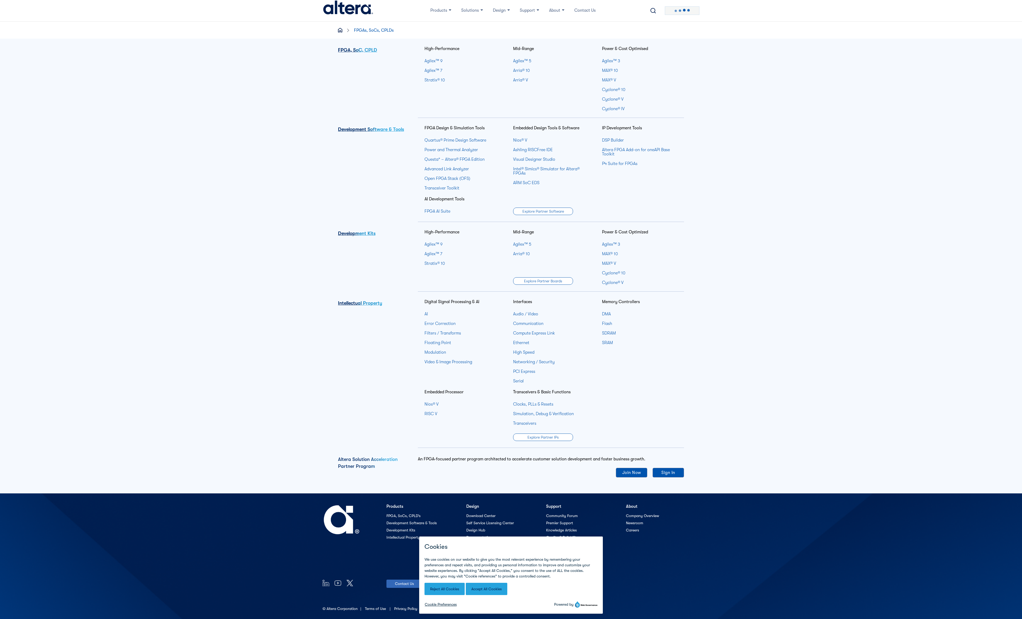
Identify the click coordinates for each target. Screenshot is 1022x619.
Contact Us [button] (585, 10)
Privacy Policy (406, 608)
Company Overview (642, 516)
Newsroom (634, 523)
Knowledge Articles (561, 530)
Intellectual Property (360, 303)
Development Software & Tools (371, 129)
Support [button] (527, 10)
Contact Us (404, 583)
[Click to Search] (653, 10)
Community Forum (562, 516)
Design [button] (499, 10)
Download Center (481, 516)
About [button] (554, 10)
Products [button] (438, 10)
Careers (632, 530)
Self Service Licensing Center (490, 523)
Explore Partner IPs (543, 437)
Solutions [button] (470, 10)
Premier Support (559, 523)
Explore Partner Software (543, 211)
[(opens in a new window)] (326, 583)
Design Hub (475, 530)
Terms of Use (376, 608)
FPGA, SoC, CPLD (357, 50)
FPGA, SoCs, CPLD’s (403, 516)
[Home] (348, 10)
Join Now (631, 472)
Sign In (668, 472)
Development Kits (357, 233)
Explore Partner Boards (543, 281)
